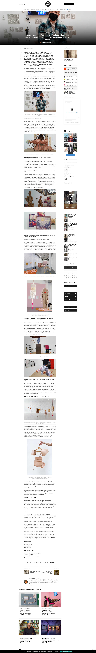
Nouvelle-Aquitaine (68, 173)
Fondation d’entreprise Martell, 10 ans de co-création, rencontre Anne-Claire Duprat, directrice (26, 612)
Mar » (67, 278)
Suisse (66, 179)
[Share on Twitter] (21, 52)
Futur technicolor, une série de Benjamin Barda (72, 249)
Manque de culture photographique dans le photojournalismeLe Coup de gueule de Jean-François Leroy (70, 229)
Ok (61, 651)
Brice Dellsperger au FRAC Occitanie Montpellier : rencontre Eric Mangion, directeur (26, 640)
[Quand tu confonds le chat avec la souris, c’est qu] (70, 135)
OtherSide (53, 32)
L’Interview (33, 9)
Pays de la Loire (67, 175)
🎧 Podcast (47, 9)
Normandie (66, 172)
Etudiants (41, 562)
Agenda (57, 9)
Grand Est (66, 169)
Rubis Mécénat (35, 497)
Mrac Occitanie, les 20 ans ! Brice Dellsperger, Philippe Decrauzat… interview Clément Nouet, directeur (48, 640)
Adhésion (61, 9)
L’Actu (28, 9)
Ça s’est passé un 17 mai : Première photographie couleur (72, 254)
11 (70, 273)
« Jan (64, 278)
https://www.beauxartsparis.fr (29, 550)
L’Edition (37, 9)
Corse (65, 168)
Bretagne (66, 166)
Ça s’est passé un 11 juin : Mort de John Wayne (72, 245)
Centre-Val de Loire (68, 167)
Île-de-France (52, 562)
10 (68, 273)
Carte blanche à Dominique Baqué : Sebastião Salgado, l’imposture (72, 224)
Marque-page (28, 557)
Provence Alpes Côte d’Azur (69, 176)
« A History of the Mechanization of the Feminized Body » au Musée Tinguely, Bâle (48, 612)
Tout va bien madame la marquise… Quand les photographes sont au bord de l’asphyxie (72, 240)
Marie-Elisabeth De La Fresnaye (46, 42)
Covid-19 (36, 562)
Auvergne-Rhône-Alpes (68, 164)
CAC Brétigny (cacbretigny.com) (29, 554)
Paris (53, 563)
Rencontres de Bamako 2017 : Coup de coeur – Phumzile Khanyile (72, 215)
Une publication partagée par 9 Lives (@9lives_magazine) (74, 122)
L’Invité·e (24, 9)
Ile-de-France (67, 171)
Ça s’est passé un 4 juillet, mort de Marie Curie (72, 235)
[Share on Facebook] (21, 49)
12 (72, 273)
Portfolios (42, 9)
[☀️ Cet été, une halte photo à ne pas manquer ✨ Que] (75, 135)
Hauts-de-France (67, 170)
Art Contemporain (29, 562)
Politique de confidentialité (67, 651)
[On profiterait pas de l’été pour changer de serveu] (66, 135)
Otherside (52, 9)
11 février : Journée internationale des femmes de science (35, 572)
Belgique (66, 178)
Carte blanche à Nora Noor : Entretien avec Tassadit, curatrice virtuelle (47, 572)
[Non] (94, 651)
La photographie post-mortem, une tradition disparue (71, 219)
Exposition (46, 562)
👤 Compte (69, 9)
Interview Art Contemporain (45, 32)
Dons (65, 9)
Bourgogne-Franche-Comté (69, 165)
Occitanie (66, 174)
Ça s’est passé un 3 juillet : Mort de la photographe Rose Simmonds (69, 60)
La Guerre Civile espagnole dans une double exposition (72, 258)
